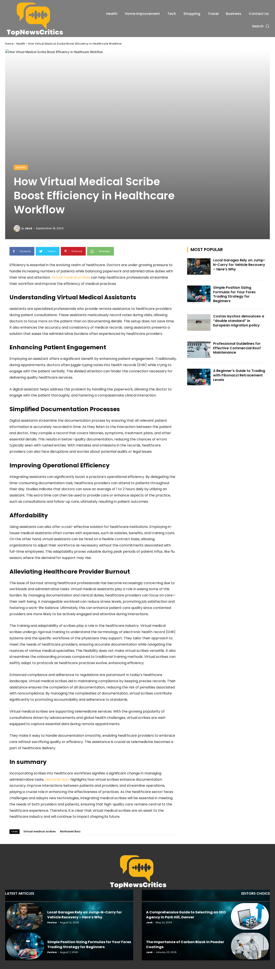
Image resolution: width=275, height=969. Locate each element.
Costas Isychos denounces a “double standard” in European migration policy (238, 321)
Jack (28, 228)
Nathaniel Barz (70, 831)
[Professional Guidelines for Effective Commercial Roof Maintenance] (199, 350)
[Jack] (17, 228)
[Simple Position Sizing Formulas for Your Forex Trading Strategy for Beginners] (199, 294)
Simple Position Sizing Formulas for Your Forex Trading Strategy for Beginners (234, 294)
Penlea (52, 922)
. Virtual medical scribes (39, 831)
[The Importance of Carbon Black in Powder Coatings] (250, 946)
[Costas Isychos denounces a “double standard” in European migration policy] (199, 322)
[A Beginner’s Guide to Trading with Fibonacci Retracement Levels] (199, 377)
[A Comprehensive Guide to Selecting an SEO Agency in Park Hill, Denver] (250, 916)
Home (9, 43)
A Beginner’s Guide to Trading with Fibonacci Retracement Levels (239, 375)
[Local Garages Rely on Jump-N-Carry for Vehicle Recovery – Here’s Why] (199, 266)
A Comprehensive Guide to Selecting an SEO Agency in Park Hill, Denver (186, 914)
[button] (261, 26)
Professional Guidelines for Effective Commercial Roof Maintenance (237, 348)
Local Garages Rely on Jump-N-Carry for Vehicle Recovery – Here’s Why (239, 265)
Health (20, 43)
